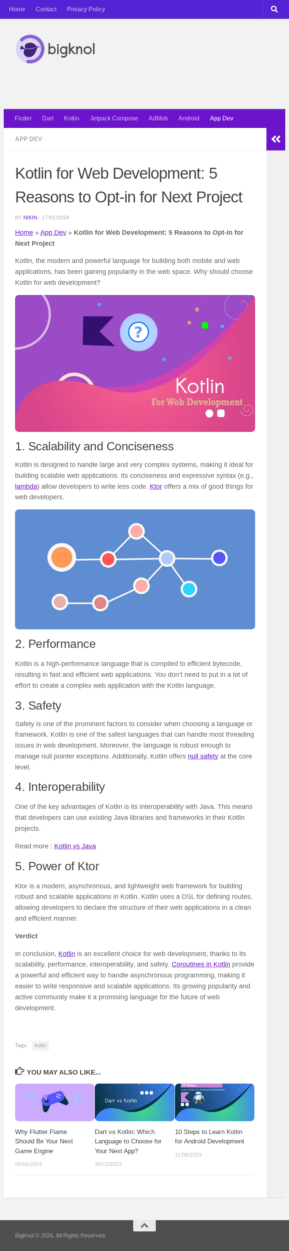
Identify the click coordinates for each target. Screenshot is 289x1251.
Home (17, 9)
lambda (26, 486)
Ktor (156, 486)
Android (188, 118)
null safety (203, 756)
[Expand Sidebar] (275, 139)
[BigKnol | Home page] (55, 49)
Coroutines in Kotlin (201, 964)
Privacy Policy (86, 9)
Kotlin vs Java (75, 846)
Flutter (23, 118)
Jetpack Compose (114, 118)
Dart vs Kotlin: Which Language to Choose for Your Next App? (128, 1141)
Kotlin (71, 118)
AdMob (158, 118)
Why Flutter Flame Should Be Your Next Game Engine (44, 1141)
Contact (46, 9)
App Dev (221, 118)
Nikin (30, 217)
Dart (47, 118)
